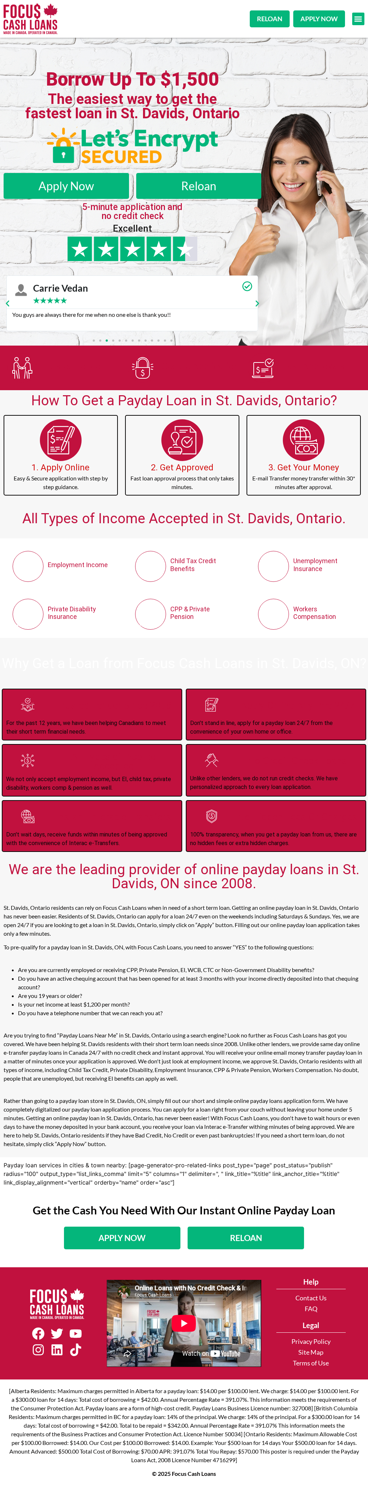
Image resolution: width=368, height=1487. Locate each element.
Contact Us (311, 1298)
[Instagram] (38, 1349)
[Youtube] (75, 1333)
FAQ (311, 1309)
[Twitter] (57, 1333)
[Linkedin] (57, 1349)
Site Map (310, 1352)
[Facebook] (38, 1333)
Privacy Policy (311, 1341)
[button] (358, 19)
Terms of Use (311, 1363)
